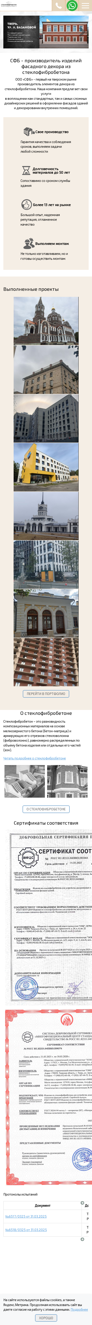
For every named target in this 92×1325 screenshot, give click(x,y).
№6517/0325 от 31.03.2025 (26, 1216)
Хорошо (46, 1318)
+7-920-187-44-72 (58, 5)
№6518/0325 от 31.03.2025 (26, 1230)
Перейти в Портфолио (46, 694)
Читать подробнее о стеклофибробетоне (34, 758)
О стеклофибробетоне (46, 809)
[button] (85, 5)
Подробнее (79, 1309)
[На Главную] (46, 5)
